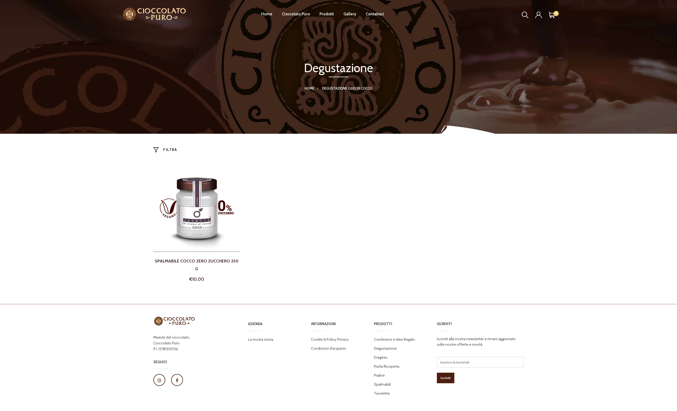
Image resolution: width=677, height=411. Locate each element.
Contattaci (375, 14)
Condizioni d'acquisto (328, 348)
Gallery (350, 14)
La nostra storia (260, 339)
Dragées (380, 357)
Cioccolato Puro (296, 14)
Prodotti (326, 14)
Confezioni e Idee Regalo (394, 339)
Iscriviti (446, 378)
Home (266, 14)
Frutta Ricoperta (386, 366)
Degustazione (334, 88)
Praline (379, 375)
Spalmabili (382, 384)
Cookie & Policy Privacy (330, 339)
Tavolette (382, 393)
